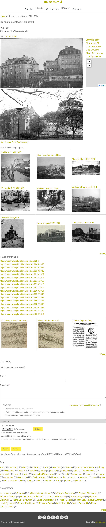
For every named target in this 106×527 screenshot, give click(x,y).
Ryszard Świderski (26, 503)
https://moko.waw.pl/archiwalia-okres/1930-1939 (22, 271)
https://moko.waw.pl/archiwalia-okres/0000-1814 (22, 314)
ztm (1, 467)
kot (66, 474)
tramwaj (12, 467)
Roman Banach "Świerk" (31, 497)
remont (48, 481)
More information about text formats (84, 405)
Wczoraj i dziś (52, 9)
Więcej (103, 253)
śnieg (101, 467)
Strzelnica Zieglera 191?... (49, 155)
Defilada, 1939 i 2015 (11, 152)
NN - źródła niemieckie (40, 493)
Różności (65, 8)
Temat (3, 376)
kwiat (26, 474)
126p (58, 481)
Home (3, 16)
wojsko (53, 471)
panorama (8, 477)
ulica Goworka (92, 50)
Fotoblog (29, 9)
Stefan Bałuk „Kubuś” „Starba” (89, 500)
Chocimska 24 (92, 43)
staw (38, 481)
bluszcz (54, 477)
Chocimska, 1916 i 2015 (83, 223)
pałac (102, 477)
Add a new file (7, 425)
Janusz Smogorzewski (45, 500)
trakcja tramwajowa (85, 467)
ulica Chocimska (93, 46)
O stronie (77, 9)
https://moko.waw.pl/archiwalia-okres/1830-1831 (22, 307)
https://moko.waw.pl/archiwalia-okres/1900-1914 (22, 291)
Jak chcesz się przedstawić (12, 367)
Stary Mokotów (92, 40)
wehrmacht (5, 474)
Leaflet (102, 85)
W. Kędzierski (62, 503)
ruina (75, 471)
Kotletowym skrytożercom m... (15, 321)
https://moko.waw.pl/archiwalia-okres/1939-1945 (22, 267)
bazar (67, 481)
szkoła (33, 471)
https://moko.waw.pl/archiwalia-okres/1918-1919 (22, 277)
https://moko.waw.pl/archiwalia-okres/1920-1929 (22, 274)
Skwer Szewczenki (94, 53)
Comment (5, 385)
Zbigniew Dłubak (8, 497)
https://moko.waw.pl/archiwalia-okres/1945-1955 (22, 264)
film (64, 477)
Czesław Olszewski (57, 497)
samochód (77, 474)
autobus (56, 467)
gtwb (17, 474)
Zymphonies (100, 522)
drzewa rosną (89, 471)
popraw (101, 474)
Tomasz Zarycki (77, 497)
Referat (20, 493)
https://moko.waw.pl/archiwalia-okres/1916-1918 (22, 281)
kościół (22, 471)
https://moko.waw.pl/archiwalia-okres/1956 (19, 261)
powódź (78, 481)
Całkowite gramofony (82, 321)
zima (24, 467)
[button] (89, 62)
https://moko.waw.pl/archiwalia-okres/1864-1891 (22, 297)
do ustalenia (11, 36)
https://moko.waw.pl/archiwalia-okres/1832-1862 (22, 304)
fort (59, 474)
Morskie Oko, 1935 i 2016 (83, 159)
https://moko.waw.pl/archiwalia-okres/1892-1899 (22, 294)
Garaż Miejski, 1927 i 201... (49, 223)
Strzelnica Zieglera (10, 217)
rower (43, 471)
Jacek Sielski (66, 500)
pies (94, 477)
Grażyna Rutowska (65, 493)
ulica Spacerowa (93, 56)
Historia (39, 8)
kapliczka (22, 477)
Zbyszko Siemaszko (87, 493)
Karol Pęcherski (7, 503)
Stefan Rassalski (80, 503)
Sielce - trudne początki (48, 321)
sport (73, 477)
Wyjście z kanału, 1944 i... (48, 188)
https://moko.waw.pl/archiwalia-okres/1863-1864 (22, 301)
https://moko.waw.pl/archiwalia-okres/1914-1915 (22, 287)
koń (46, 467)
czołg (28, 481)
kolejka (90, 474)
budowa (65, 471)
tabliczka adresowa (13, 481)
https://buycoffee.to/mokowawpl (14, 142)
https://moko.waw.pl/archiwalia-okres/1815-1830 (22, 311)
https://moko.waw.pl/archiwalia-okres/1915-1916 (22, 284)
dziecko (35, 467)
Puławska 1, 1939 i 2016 (12, 188)
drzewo (68, 467)
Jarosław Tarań (46, 503)
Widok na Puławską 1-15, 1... (85, 187)
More (103, 510)
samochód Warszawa (43, 474)
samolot (83, 477)
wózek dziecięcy (39, 477)
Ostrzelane (9, 471)
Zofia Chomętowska (23, 500)
